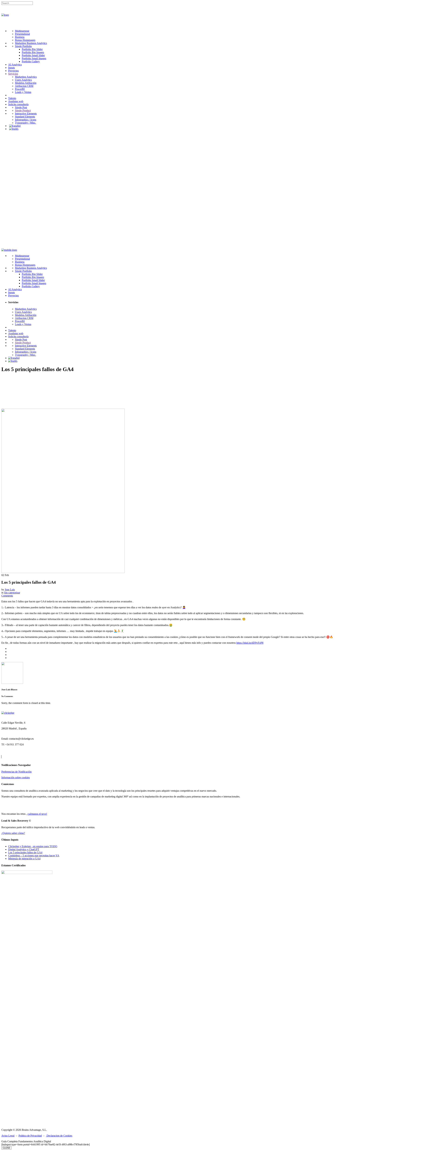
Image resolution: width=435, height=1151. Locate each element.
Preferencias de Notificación (16, 771)
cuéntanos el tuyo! (37, 813)
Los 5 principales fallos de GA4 (25, 852)
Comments (7, 595)
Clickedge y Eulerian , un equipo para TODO (32, 846)
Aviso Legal (7, 1135)
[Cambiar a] (15, 125)
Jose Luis (10, 589)
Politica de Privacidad (30, 1135)
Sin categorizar (12, 592)
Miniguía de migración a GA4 (24, 858)
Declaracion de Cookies (59, 1135)
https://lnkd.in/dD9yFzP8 (249, 642)
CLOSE (6, 1148)
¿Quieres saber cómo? (13, 833)
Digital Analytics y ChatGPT (23, 849)
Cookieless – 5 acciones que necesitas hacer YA (33, 855)
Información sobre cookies (15, 777)
